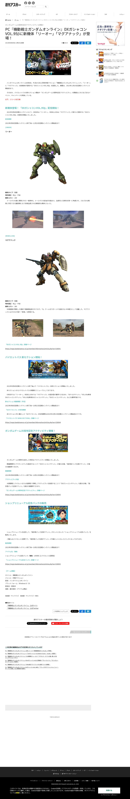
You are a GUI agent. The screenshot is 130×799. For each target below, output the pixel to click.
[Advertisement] (90, 5)
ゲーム (17, 20)
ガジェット (54, 770)
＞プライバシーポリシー (109, 795)
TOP (89, 14)
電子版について (96, 780)
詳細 (17, 793)
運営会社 (58, 780)
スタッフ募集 (85, 780)
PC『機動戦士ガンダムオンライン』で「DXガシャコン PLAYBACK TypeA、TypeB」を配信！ (30, 653)
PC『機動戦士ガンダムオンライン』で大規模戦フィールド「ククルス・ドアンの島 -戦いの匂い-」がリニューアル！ (31, 657)
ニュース (46, 770)
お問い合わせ (67, 780)
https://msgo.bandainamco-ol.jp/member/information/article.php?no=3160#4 (33, 422)
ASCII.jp (57, 773)
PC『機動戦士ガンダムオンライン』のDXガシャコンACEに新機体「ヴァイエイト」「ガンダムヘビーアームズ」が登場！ (31, 661)
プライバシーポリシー (47, 780)
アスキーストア (57, 14)
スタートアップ (24, 14)
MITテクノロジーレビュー (70, 773)
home (9, 20)
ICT (40, 14)
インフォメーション (73, 14)
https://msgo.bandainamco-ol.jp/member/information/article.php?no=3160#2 (33, 564)
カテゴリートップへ (81, 632)
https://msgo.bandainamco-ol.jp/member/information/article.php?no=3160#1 (33, 348)
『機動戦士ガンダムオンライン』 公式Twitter (22, 608)
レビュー (105, 14)
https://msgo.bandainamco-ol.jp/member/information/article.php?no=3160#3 (33, 494)
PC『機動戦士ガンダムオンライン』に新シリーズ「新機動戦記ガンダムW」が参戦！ (28, 650)
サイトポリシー (34, 780)
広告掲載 (76, 780)
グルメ (8, 14)
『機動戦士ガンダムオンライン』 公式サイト (22, 605)
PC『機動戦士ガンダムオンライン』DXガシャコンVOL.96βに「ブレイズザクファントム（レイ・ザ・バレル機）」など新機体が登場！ (32, 668)
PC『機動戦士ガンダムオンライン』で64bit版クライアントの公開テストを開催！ (27, 664)
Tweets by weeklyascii (55, 717)
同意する (109, 790)
